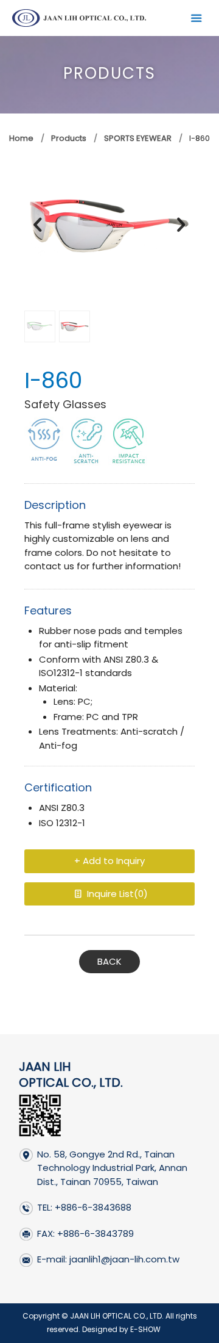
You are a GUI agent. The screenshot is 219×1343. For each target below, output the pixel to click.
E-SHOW (145, 1329)
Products (67, 138)
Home (21, 138)
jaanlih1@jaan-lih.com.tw (124, 1259)
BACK (109, 961)
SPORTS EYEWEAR (138, 138)
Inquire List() (116, 893)
